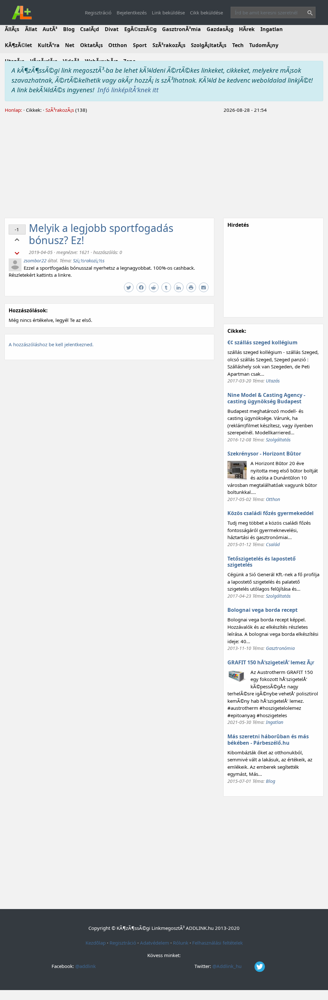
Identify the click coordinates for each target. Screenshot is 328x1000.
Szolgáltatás (278, 439)
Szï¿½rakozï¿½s (88, 260)
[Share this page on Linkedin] (179, 287)
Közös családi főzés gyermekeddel (270, 513)
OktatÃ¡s (91, 45)
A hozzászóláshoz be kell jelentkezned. (51, 344)
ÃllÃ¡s (12, 29)
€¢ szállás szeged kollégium (262, 342)
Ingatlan (271, 29)
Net (69, 45)
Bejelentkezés (132, 12)
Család (273, 544)
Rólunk (180, 942)
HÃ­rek (247, 29)
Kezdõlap (96, 942)
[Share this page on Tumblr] (167, 287)
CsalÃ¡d (89, 29)
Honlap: (13, 110)
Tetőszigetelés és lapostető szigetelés (261, 562)
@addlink (85, 966)
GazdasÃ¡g (220, 29)
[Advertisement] (164, 164)
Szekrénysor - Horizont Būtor (264, 453)
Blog (69, 29)
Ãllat (31, 29)
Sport (140, 45)
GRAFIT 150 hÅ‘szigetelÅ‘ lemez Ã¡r (270, 662)
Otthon (117, 45)
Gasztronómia (280, 648)
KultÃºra (49, 45)
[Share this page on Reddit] (154, 287)
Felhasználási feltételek (217, 942)
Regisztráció (98, 12)
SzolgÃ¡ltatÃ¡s (208, 45)
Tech (238, 45)
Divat (112, 29)
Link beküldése (168, 12)
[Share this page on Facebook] (142, 287)
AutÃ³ (50, 29)
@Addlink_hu (227, 966)
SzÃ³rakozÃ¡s (168, 45)
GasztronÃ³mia (181, 29)
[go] (309, 13)
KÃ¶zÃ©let (18, 45)
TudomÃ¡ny (263, 45)
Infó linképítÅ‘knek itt (128, 89)
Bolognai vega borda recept (262, 609)
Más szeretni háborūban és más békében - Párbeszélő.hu (268, 739)
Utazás (273, 380)
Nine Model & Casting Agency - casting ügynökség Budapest (266, 398)
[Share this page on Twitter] (129, 287)
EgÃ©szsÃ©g (140, 29)
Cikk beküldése (206, 12)
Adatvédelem (154, 942)
